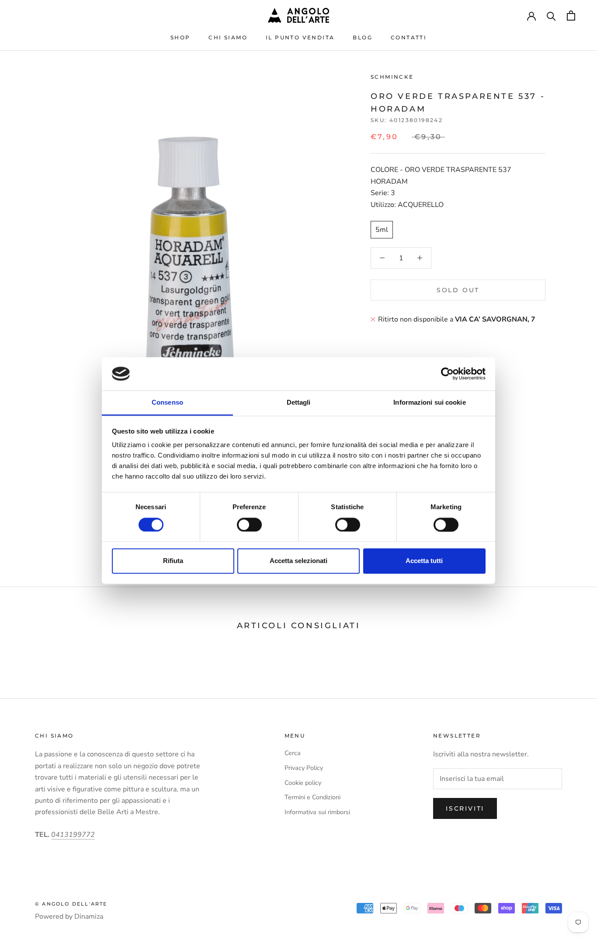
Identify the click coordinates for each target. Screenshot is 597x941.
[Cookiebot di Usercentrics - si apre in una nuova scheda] (447, 373)
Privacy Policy (304, 767)
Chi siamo (227, 37)
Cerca (293, 753)
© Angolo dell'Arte (71, 904)
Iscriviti (465, 808)
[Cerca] (551, 15)
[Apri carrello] (571, 15)
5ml (381, 229)
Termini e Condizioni (312, 797)
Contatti (409, 37)
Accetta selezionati (298, 561)
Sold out (458, 290)
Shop (180, 37)
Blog (362, 37)
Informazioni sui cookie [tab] (429, 402)
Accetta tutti (424, 561)
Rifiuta (173, 561)
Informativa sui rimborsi (317, 812)
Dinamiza (88, 916)
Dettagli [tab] (299, 402)
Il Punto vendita (300, 37)
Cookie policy (303, 782)
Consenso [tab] (167, 402)
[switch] (249, 525)
